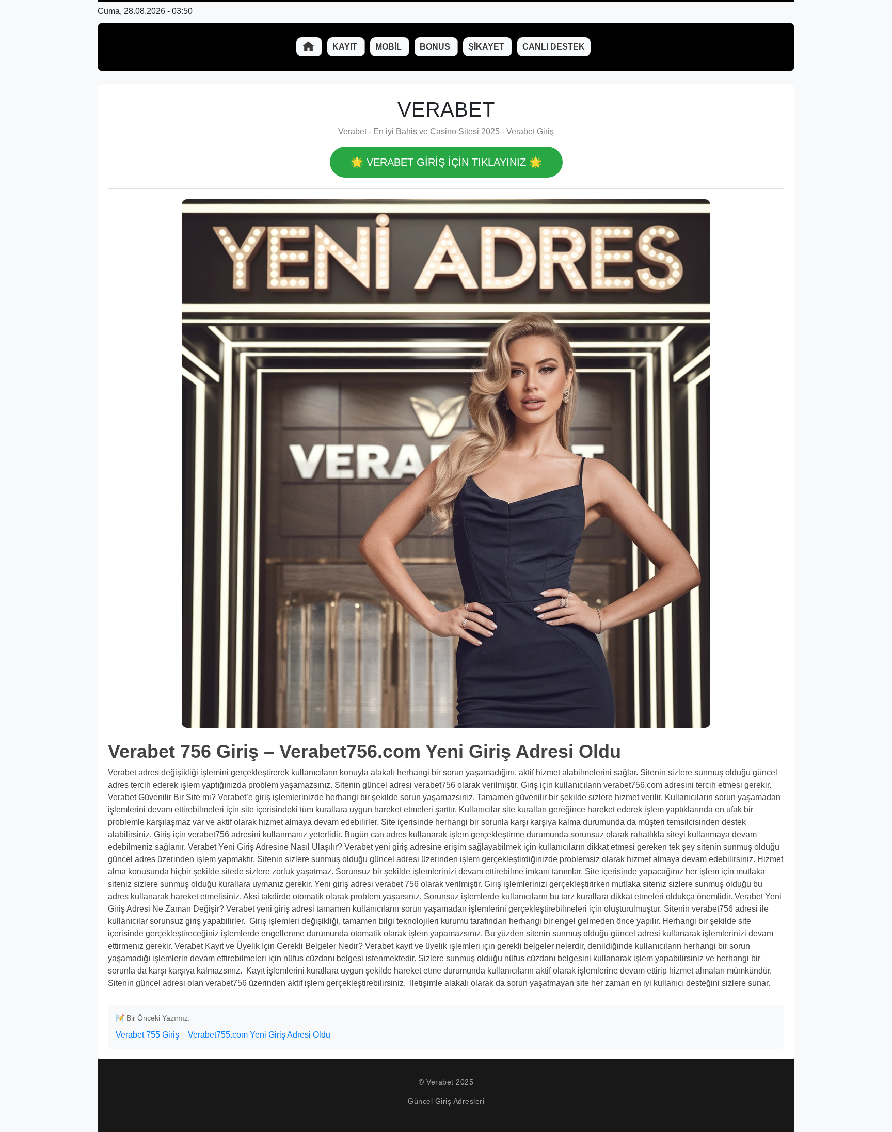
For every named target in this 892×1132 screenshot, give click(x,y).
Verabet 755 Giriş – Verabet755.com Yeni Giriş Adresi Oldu (223, 1034)
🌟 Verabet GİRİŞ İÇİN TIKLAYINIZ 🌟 (446, 162)
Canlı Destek (553, 46)
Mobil (389, 46)
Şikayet (487, 46)
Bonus (436, 46)
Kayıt (345, 46)
